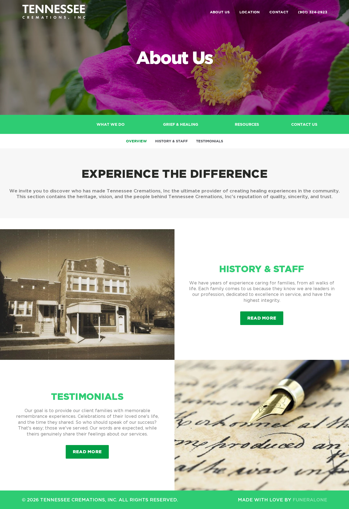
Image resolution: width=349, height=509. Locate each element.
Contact (278, 12)
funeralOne (310, 499)
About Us (220, 12)
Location (249, 12)
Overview (136, 141)
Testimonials (209, 141)
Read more (265, 317)
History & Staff (171, 141)
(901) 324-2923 (312, 12)
